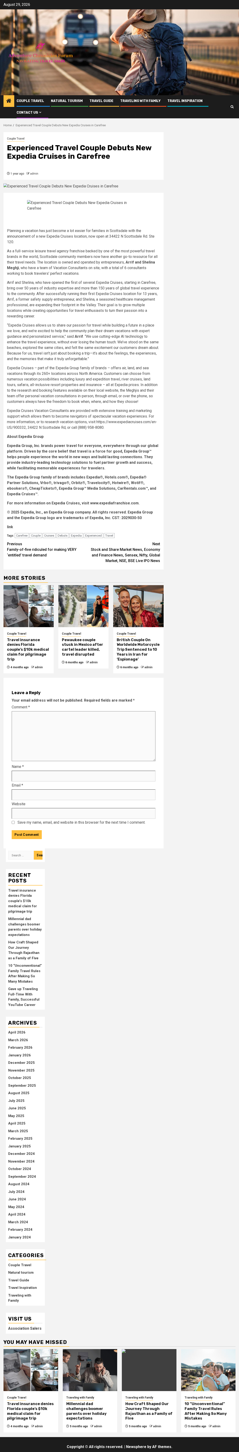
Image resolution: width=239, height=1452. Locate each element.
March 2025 (18, 1131)
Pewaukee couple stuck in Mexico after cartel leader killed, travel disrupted (82, 647)
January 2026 (19, 1055)
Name (18, 766)
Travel (109, 535)
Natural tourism (67, 101)
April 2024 (16, 1214)
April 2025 (16, 1123)
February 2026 (20, 1047)
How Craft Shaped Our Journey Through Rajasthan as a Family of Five (148, 1411)
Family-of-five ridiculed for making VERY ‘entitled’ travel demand (42, 549)
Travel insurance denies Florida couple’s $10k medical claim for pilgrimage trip (28, 649)
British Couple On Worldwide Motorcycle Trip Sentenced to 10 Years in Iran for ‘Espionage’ (138, 649)
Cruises (49, 535)
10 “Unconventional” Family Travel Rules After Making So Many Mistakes (206, 1411)
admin (34, 173)
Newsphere (136, 1447)
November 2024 (21, 1161)
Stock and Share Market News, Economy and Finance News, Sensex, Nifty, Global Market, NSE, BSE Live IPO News (125, 552)
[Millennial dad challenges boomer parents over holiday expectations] (90, 1370)
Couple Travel (30, 101)
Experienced (93, 535)
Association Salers (25, 1328)
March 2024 (18, 1222)
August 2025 (18, 1093)
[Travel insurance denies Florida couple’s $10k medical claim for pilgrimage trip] (29, 606)
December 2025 (21, 1063)
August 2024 (18, 1184)
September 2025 (22, 1085)
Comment (21, 707)
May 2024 (16, 1207)
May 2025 (16, 1116)
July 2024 (16, 1192)
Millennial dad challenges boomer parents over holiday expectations (86, 1411)
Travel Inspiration (185, 101)
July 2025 (16, 1101)
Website (18, 804)
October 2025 (19, 1078)
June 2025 (17, 1108)
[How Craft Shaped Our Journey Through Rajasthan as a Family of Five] (149, 1370)
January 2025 (19, 1146)
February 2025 (20, 1138)
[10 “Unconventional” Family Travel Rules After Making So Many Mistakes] (208, 1370)
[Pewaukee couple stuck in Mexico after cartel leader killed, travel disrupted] (83, 606)
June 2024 (17, 1199)
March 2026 (18, 1040)
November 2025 (21, 1070)
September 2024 (22, 1176)
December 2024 (21, 1154)
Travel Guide (101, 101)
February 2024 (20, 1229)
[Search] (232, 106)
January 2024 (19, 1237)
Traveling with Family (140, 101)
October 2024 (19, 1169)
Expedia (76, 535)
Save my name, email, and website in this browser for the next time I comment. (81, 822)
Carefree (22, 535)
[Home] (8, 101)
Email (17, 785)
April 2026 (16, 1032)
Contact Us (27, 113)
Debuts (62, 535)
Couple (36, 535)
